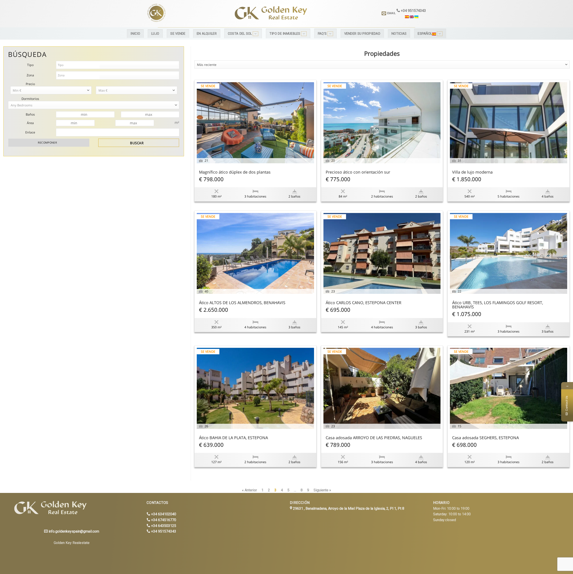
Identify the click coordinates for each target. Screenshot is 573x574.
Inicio (135, 34)
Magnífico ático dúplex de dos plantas (235, 172)
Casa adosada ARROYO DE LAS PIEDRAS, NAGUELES (374, 438)
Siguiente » (322, 490)
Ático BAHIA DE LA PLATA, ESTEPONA (233, 438)
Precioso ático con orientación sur (358, 172)
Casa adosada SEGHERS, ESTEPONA (485, 438)
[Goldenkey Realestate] (183, 13)
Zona (30, 75)
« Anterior (249, 490)
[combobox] (382, 64)
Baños (30, 114)
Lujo (155, 34)
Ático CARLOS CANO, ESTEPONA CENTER (363, 303)
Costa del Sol (240, 34)
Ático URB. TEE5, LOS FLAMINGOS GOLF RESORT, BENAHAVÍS (497, 305)
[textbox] (78, 65)
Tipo (30, 65)
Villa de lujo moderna (472, 172)
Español (425, 34)
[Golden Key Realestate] (49, 508)
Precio (30, 84)
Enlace (30, 132)
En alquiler (207, 34)
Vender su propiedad (362, 34)
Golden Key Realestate (72, 543)
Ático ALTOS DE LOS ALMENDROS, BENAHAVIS (242, 303)
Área (30, 123)
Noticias (398, 34)
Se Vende (177, 34)
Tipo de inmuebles (284, 34)
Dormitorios (30, 99)
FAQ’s (322, 34)
